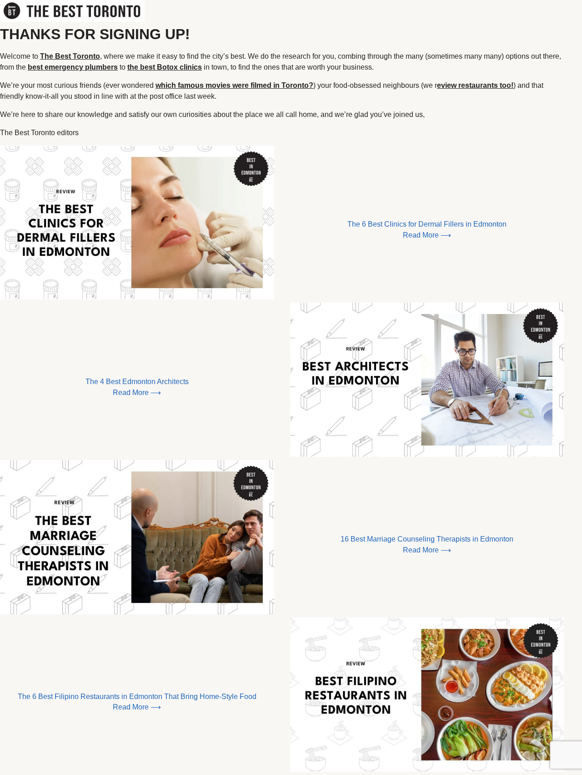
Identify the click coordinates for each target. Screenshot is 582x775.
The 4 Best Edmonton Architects (137, 381)
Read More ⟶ (427, 235)
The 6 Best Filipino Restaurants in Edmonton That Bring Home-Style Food (137, 696)
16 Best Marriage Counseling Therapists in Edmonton (427, 539)
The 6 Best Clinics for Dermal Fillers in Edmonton (427, 224)
